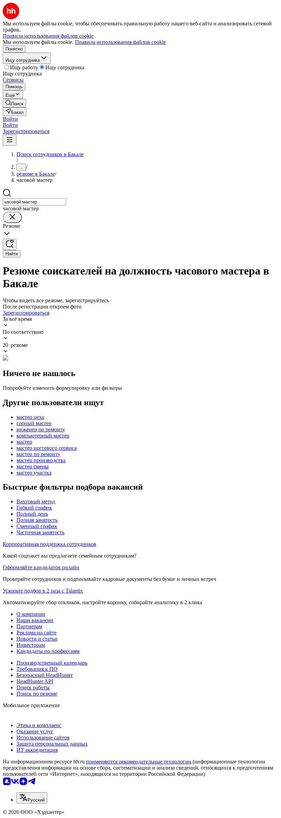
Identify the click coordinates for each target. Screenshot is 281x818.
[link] (14, 103)
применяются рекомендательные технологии (138, 761)
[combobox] (34, 202)
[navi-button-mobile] (9, 140)
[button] (10, 119)
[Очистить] (12, 217)
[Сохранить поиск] (9, 244)
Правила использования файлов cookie (120, 42)
